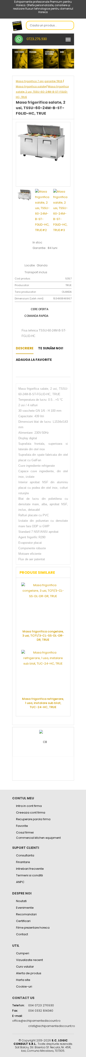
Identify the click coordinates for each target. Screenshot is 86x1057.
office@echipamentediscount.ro (36, 1020)
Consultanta (25, 855)
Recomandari (26, 914)
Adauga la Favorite (34, 359)
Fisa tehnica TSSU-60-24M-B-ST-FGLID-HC (44, 333)
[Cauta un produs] (69, 25)
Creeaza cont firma (30, 812)
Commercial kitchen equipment (38, 837)
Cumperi (22, 953)
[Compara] (24, 371)
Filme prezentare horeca (33, 928)
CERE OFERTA (39, 309)
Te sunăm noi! (50, 348)
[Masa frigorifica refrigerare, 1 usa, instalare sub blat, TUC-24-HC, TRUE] (43, 671)
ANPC (20, 882)
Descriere (24, 348)
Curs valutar (25, 966)
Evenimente (25, 907)
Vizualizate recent (29, 960)
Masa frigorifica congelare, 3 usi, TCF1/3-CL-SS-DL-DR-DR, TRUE (43, 635)
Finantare (23, 862)
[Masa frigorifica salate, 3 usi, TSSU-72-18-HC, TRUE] (57, 359)
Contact (22, 934)
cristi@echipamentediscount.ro (51, 1026)
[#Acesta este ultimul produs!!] (17, 371)
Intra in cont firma (29, 806)
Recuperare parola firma (33, 819)
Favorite (22, 826)
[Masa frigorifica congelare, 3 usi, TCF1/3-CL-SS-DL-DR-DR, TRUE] (43, 604)
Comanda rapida (36, 316)
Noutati (21, 901)
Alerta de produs (28, 973)
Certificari (23, 921)
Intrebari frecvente (30, 869)
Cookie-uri (24, 986)
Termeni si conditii (29, 875)
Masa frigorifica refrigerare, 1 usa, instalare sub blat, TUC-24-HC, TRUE (43, 703)
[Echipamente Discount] (17, 26)
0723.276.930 (37, 39)
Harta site (23, 980)
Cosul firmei (25, 832)
